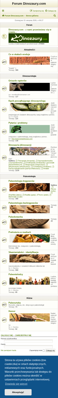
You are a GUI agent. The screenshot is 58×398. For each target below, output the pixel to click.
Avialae (46, 168)
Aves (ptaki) (43, 195)
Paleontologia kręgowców (21, 181)
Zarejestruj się (23, 335)
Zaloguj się (7, 335)
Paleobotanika (16, 217)
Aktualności (29, 50)
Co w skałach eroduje (19, 54)
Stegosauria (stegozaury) (35, 165)
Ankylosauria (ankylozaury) (19, 167)
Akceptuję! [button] (18, 392)
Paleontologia (29, 176)
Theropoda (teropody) (26, 161)
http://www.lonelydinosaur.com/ (22, 139)
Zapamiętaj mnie (36, 350)
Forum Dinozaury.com (29, 3)
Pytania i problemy (18, 123)
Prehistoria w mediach (20, 232)
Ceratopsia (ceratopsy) (42, 167)
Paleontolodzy (16, 274)
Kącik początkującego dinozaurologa (27, 101)
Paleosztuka (15, 303)
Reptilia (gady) (30, 195)
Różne (29, 298)
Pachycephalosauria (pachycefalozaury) (24, 168)
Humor (12, 311)
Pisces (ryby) (53, 190)
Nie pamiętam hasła (8, 350)
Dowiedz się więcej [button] (16, 383)
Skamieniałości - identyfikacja (23, 252)
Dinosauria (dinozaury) (20, 145)
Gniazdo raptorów (17, 80)
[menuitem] (50, 11)
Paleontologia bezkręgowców (23, 203)
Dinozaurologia (29, 76)
